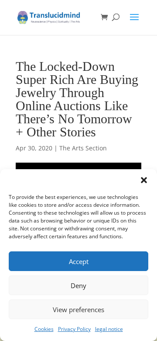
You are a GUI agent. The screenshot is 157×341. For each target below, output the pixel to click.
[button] (144, 180)
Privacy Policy (74, 329)
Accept (79, 261)
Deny (78, 285)
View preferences (78, 309)
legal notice (109, 329)
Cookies (44, 329)
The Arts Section (83, 148)
